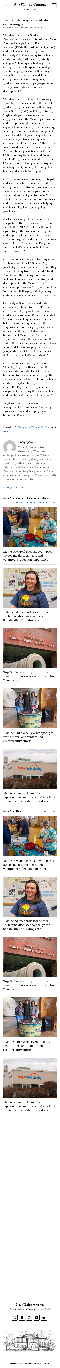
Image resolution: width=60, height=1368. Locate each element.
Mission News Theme (20, 1363)
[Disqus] (30, 1160)
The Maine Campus (30, 5)
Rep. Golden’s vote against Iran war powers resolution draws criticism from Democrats (29, 676)
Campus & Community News (34, 427)
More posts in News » (47, 811)
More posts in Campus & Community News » (36, 502)
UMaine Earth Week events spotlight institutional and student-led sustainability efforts (28, 737)
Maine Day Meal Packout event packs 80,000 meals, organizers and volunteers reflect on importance (28, 555)
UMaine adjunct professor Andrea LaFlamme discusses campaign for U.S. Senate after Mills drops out (29, 616)
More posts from (13, 487)
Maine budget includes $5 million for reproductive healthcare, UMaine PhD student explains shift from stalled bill (29, 797)
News (6, 431)
